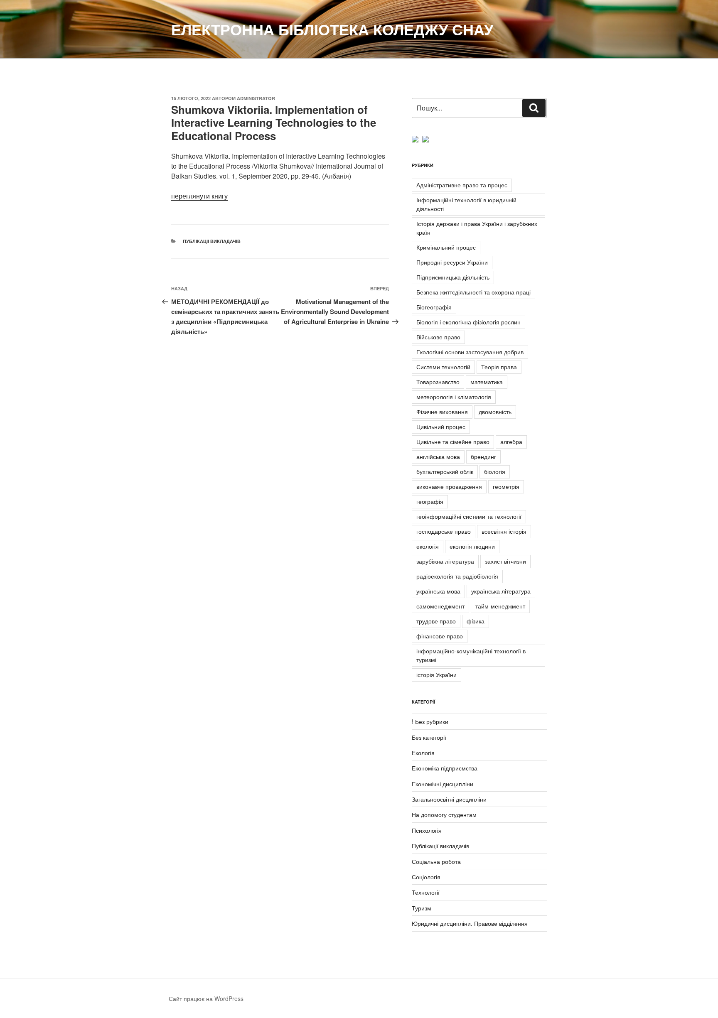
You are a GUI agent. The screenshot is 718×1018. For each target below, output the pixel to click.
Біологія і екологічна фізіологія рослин (468, 322)
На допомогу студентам (444, 814)
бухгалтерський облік (444, 471)
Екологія (423, 752)
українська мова (438, 591)
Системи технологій (443, 367)
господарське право (443, 531)
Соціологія (426, 877)
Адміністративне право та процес (461, 185)
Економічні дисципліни (442, 784)
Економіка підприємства (444, 768)
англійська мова (438, 456)
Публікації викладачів (212, 241)
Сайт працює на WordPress (206, 998)
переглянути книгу (199, 196)
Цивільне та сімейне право (452, 441)
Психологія (427, 830)
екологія (427, 546)
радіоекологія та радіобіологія (457, 576)
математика (486, 382)
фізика (475, 621)
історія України (436, 674)
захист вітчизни (505, 561)
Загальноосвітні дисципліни (449, 799)
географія (429, 501)
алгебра (511, 441)
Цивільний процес (440, 426)
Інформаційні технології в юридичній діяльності (466, 204)
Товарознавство (438, 382)
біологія (494, 471)
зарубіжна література (445, 561)
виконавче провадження (449, 486)
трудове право (436, 621)
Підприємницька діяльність (452, 277)
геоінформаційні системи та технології (468, 516)
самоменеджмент (440, 606)
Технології (426, 892)
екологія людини (472, 546)
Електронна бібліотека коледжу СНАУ (332, 29)
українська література (501, 591)
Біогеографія (434, 307)
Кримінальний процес (446, 247)
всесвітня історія (504, 531)
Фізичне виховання (442, 411)
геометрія (506, 486)
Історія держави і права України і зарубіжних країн (476, 227)
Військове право (438, 337)
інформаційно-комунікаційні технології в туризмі (471, 655)
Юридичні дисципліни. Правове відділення (470, 923)
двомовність (495, 411)
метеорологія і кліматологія (453, 396)
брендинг (483, 456)
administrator (256, 98)
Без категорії (429, 737)
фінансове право (439, 636)
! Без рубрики (430, 721)
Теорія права (499, 367)
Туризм (421, 908)
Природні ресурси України (452, 262)
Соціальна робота (436, 861)
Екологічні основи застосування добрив (470, 352)
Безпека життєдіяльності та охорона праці (473, 292)
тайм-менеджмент (500, 606)
